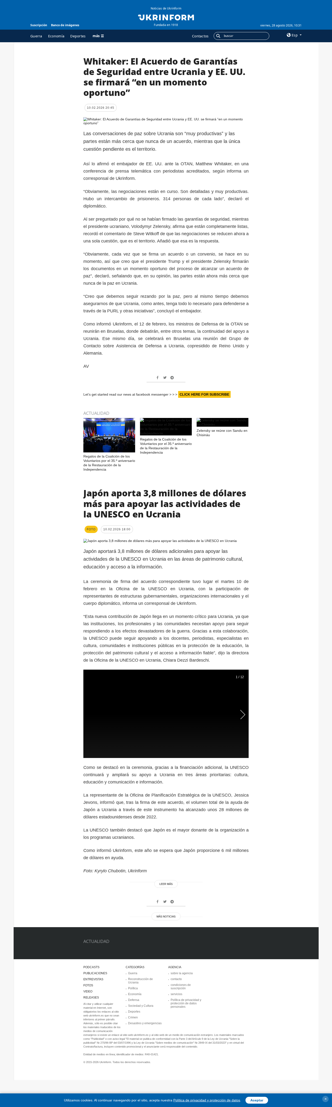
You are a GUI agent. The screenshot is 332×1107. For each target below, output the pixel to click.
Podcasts (91, 967)
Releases (91, 997)
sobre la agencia (182, 973)
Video (87, 991)
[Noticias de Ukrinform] (166, 17)
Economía (56, 36)
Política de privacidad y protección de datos (206, 1100)
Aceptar (256, 1100)
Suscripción (38, 25)
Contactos (200, 36)
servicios (176, 994)
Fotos (88, 985)
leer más (166, 883)
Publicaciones (95, 973)
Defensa (133, 1000)
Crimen (133, 1017)
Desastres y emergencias (145, 1023)
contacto (176, 979)
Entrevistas (93, 979)
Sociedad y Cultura (140, 1005)
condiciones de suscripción (181, 986)
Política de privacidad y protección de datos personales (186, 1003)
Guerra (36, 36)
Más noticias (166, 916)
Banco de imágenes (65, 25)
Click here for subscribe (204, 394)
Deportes (78, 36)
